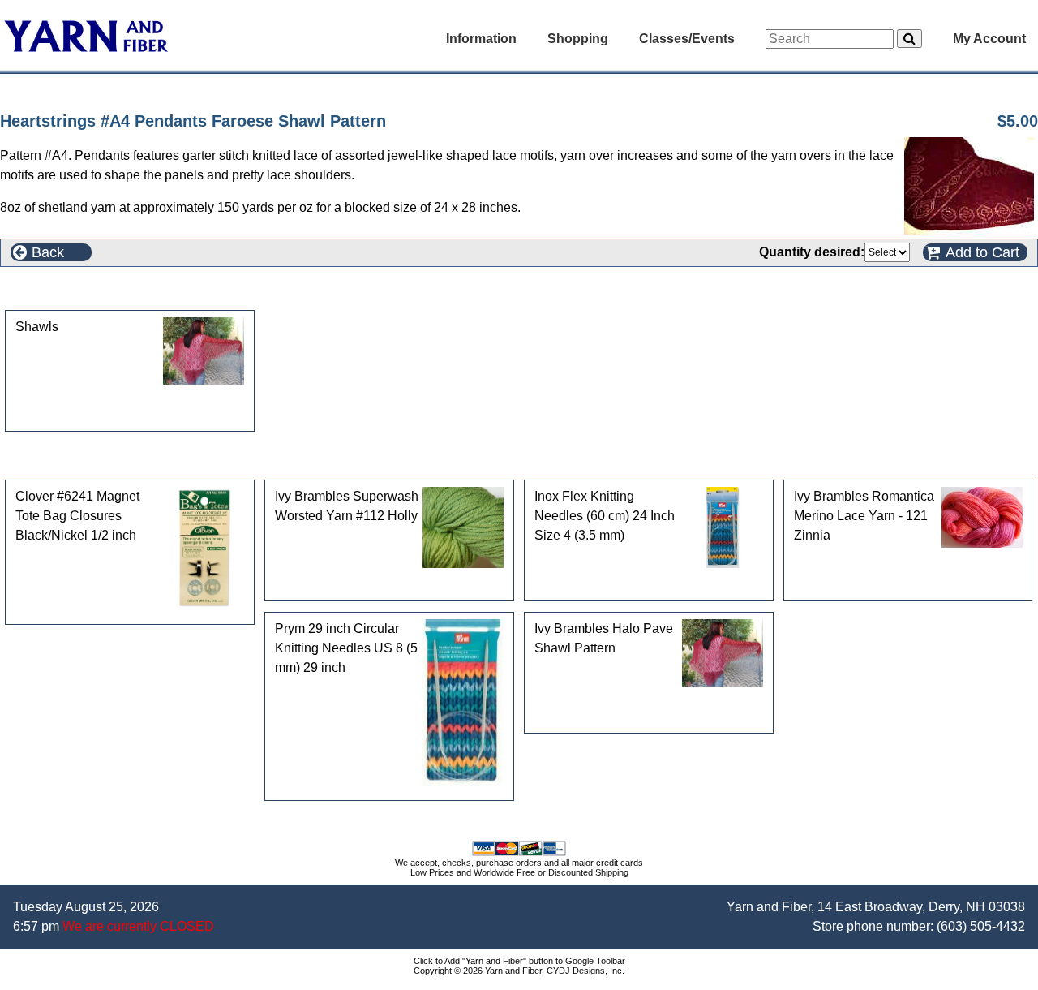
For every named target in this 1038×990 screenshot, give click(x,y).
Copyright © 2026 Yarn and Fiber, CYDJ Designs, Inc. (519, 970)
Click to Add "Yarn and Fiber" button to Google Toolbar (519, 961)
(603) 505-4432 (981, 926)
